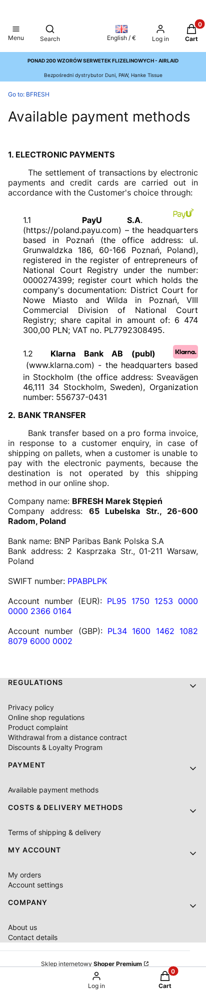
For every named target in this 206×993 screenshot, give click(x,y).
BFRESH (29, 94)
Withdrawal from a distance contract (67, 737)
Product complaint (38, 727)
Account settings (35, 884)
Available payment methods (53, 790)
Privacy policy (31, 707)
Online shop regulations (46, 717)
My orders (24, 874)
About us (22, 927)
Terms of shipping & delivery (54, 832)
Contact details (33, 937)
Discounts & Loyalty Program (55, 747)
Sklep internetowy (91, 964)
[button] (16, 34)
